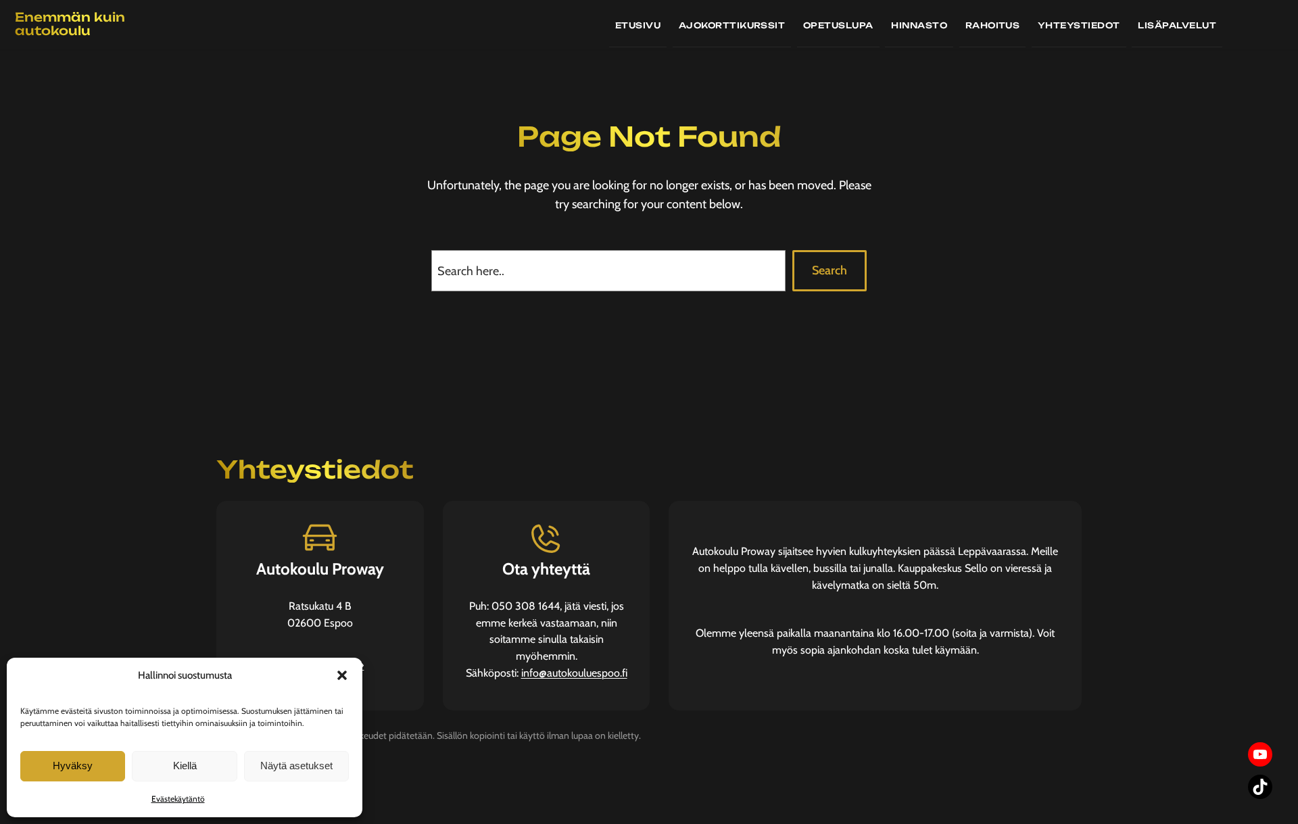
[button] (342, 675)
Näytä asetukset (296, 765)
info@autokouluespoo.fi (574, 673)
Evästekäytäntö (178, 799)
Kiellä (185, 765)
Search (829, 270)
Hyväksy (73, 765)
